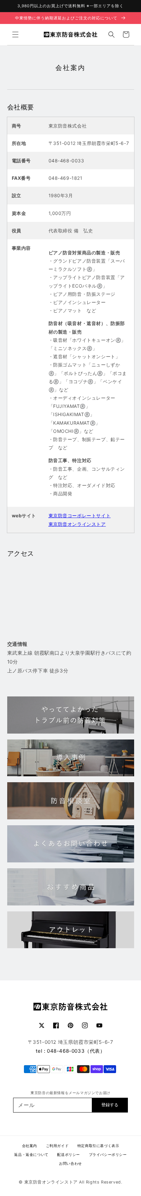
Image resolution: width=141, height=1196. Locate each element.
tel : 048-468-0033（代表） (70, 1051)
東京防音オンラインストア (77, 524)
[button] (15, 34)
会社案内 (29, 1145)
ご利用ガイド (57, 1145)
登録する (109, 1104)
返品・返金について (31, 1154)
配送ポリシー (68, 1154)
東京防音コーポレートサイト (80, 515)
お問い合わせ (70, 1163)
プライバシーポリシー (108, 1154)
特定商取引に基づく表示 (98, 1145)
